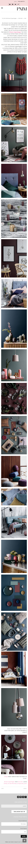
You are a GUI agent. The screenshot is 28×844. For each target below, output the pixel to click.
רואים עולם (20, 18)
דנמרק (25, 783)
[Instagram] (21, 797)
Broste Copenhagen (15, 32)
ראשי (25, 18)
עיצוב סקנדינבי (20, 783)
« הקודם (25, 788)
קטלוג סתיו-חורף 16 (12, 783)
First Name (23, 828)
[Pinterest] (23, 797)
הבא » (2, 788)
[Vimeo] (18, 797)
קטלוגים (5, 783)
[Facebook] (26, 797)
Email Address (23, 820)
